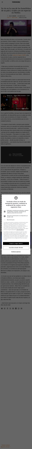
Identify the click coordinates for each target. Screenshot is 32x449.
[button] (16, 220)
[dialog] (16, 224)
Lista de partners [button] (20, 229)
